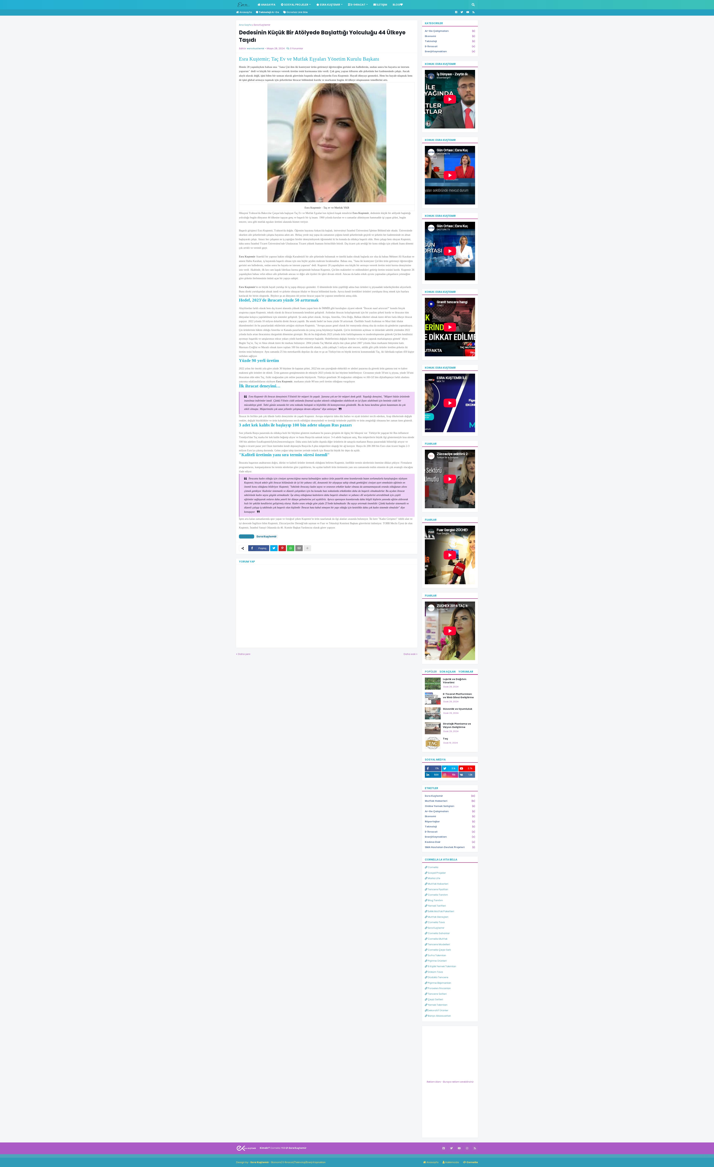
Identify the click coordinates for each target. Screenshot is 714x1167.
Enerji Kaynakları (450, 51)
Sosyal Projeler (436, 873)
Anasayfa (245, 12)
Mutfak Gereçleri (437, 917)
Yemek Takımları (437, 1005)
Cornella (432, 867)
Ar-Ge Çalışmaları (450, 31)
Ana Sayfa (245, 25)
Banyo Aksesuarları (439, 1016)
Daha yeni (244, 654)
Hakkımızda (452, 1162)
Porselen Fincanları (439, 988)
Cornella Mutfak (437, 939)
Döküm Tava (435, 972)
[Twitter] (274, 548)
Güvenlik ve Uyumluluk (457, 709)
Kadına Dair (450, 842)
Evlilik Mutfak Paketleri (440, 911)
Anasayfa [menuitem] (267, 5)
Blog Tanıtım (435, 900)
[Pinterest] (282, 548)
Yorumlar (465, 671)
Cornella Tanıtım (437, 895)
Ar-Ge (269, 12)
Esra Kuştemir (262, 25)
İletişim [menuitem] (381, 5)
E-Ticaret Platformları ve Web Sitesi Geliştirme (458, 695)
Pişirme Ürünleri (437, 961)
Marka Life (433, 878)
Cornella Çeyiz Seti (439, 950)
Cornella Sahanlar (438, 933)
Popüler (431, 671)
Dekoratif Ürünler (437, 1010)
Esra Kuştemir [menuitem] (329, 5)
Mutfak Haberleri (450, 801)
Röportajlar (450, 821)
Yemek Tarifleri (436, 906)
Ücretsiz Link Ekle (297, 12)
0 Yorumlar (296, 48)
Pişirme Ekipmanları (439, 983)
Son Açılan (448, 671)
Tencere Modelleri (438, 944)
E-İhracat (450, 46)
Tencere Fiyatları (437, 889)
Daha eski (410, 654)
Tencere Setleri (437, 994)
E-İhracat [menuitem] (357, 5)
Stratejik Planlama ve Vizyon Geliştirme (457, 725)
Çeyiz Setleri (435, 999)
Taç (445, 738)
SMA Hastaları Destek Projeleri (450, 847)
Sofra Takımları (436, 955)
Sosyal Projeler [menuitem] (296, 5)
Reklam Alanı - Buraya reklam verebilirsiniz (450, 1081)
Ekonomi (450, 36)
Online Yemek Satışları (450, 806)
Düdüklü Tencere (437, 977)
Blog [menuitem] (396, 5)
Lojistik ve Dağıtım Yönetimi (454, 681)
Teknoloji (450, 41)
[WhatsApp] (290, 548)
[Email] (299, 548)
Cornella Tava (436, 922)
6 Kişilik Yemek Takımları (441, 966)
